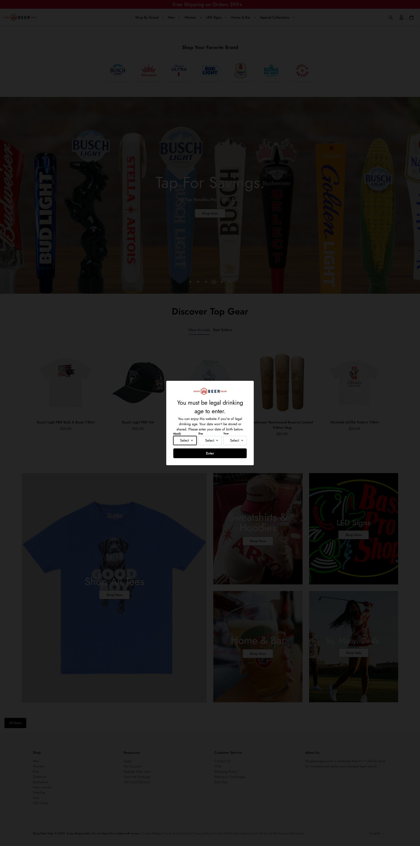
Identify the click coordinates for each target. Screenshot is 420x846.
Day (200, 433)
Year (226, 433)
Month (177, 433)
